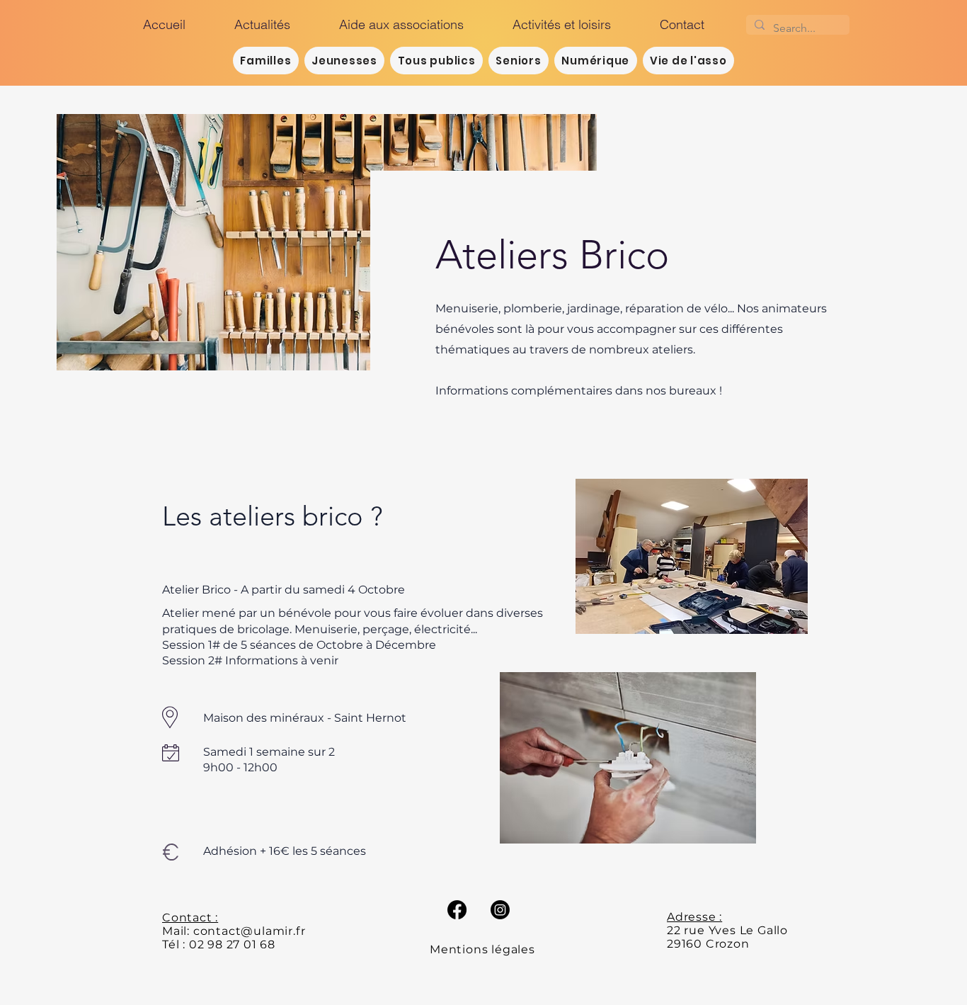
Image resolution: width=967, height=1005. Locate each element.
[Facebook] (457, 909)
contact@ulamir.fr (249, 931)
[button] (575, 24)
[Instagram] (500, 909)
